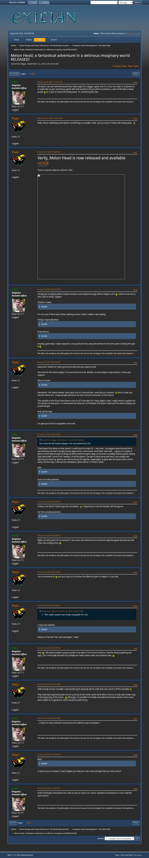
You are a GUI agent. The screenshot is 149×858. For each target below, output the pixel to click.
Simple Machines (27, 855)
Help (117, 855)
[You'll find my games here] (13, 140)
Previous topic (120, 66)
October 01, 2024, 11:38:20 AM (48, 152)
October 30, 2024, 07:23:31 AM (48, 684)
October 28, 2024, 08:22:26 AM (48, 572)
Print (136, 74)
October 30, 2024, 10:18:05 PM (48, 788)
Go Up (12, 823)
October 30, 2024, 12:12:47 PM (48, 754)
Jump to (101, 838)
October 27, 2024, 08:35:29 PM (48, 535)
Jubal (15, 81)
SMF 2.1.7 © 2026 (13, 855)
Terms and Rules (127, 855)
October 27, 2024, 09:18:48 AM (48, 362)
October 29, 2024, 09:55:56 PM (48, 648)
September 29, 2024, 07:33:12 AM (49, 118)
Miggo (15, 118)
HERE (42, 163)
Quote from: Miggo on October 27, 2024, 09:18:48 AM (62, 440)
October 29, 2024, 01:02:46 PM (48, 605)
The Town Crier (133, 33)
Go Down (14, 74)
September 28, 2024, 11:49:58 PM (49, 82)
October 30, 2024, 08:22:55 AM (48, 718)
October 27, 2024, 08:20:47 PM (48, 502)
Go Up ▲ (138, 855)
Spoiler (44, 306)
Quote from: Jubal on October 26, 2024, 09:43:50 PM (62, 611)
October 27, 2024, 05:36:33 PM (48, 434)
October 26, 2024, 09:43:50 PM (48, 289)
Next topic (133, 66)
